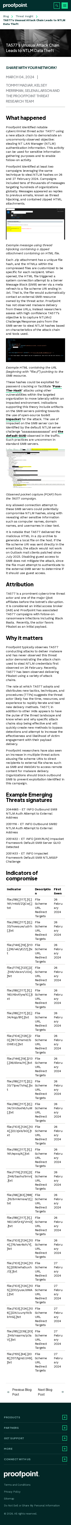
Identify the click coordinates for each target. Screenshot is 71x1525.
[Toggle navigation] (65, 5)
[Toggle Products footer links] (64, 1417)
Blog (6, 16)
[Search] (57, 5)
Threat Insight (24, 16)
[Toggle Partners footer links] (64, 1428)
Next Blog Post (45, 1391)
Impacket (13, 419)
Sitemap (9, 1498)
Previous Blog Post (21, 1391)
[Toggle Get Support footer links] (64, 1438)
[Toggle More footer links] (64, 1449)
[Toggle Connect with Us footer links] (64, 1459)
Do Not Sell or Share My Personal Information (32, 1505)
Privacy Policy (12, 1491)
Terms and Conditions (17, 1484)
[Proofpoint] (15, 5)
